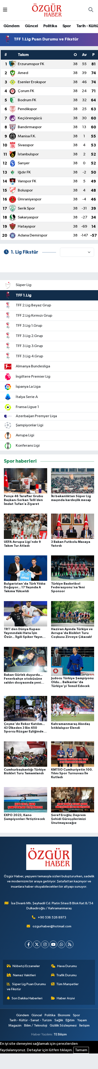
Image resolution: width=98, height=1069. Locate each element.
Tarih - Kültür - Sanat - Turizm (30, 1020)
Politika (50, 26)
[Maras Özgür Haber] (47, 10)
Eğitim (70, 1020)
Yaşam (82, 1020)
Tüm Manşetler (67, 984)
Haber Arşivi (66, 998)
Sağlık (58, 1020)
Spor (66, 26)
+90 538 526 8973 (52, 917)
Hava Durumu (67, 966)
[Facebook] (28, 944)
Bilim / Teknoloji (35, 1025)
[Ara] (90, 10)
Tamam (81, 1050)
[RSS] (69, 944)
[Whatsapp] (61, 944)
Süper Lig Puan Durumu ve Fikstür (26, 986)
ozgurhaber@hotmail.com (52, 926)
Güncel (31, 26)
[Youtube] (53, 944)
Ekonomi (64, 1015)
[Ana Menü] (5, 10)
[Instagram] (45, 944)
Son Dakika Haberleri (27, 998)
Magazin (14, 1025)
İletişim (84, 1025)
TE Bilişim (60, 1034)
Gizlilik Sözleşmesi (63, 1025)
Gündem (11, 26)
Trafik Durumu (66, 975)
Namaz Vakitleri (24, 975)
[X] (37, 944)
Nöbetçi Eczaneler (26, 966)
